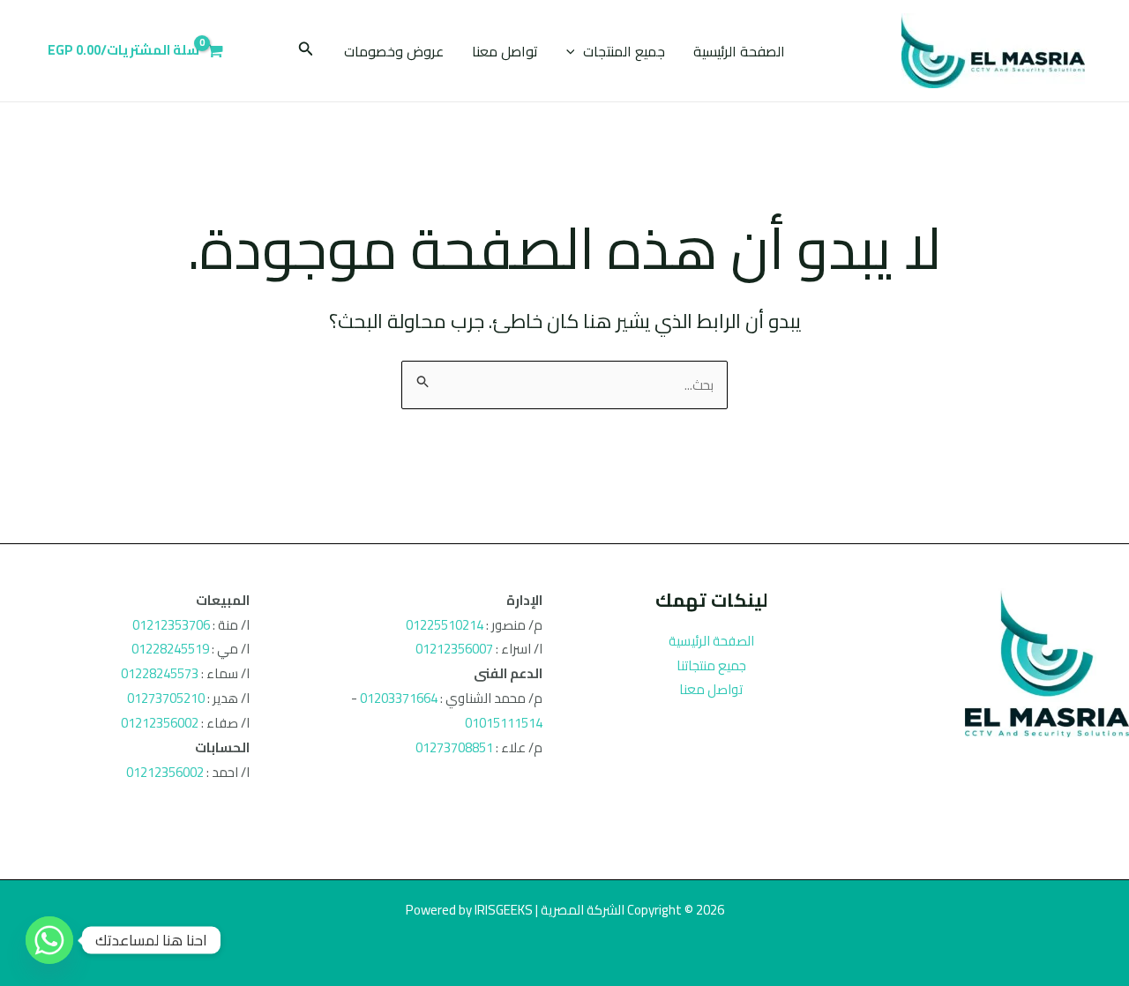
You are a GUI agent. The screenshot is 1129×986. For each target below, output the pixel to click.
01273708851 (454, 747)
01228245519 (170, 648)
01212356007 (454, 648)
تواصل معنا (505, 51)
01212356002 (159, 723)
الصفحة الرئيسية (739, 51)
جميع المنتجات (624, 51)
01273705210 (166, 698)
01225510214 (444, 625)
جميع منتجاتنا (711, 665)
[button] (575, 51)
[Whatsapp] (49, 940)
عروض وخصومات (394, 51)
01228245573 (159, 673)
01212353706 (171, 625)
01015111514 (503, 723)
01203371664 (398, 698)
